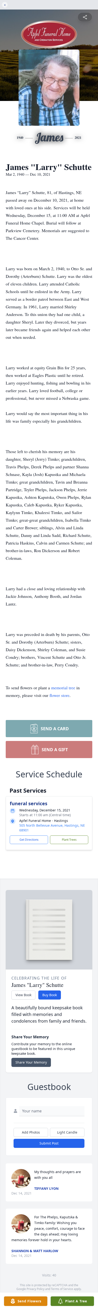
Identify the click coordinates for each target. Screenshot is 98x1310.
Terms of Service (62, 1289)
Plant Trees (69, 840)
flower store (59, 695)
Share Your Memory (31, 1062)
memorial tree (63, 687)
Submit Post (49, 1143)
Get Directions (29, 840)
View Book (23, 995)
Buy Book (49, 995)
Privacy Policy (35, 1289)
